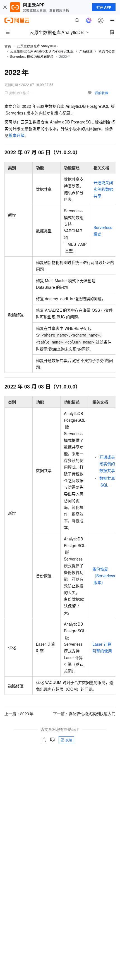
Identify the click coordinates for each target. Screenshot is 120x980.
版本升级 (16, 135)
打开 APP (104, 7)
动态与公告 (106, 51)
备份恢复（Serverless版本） (103, 575)
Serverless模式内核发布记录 (32, 56)
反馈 (69, 739)
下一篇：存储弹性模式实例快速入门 (84, 713)
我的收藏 (101, 92)
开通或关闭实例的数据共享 (103, 189)
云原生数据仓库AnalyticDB (37, 45)
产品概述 (86, 51)
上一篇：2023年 (18, 713)
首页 (7, 46)
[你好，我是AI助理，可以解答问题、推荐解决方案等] (89, 20)
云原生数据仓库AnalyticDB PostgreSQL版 (42, 51)
